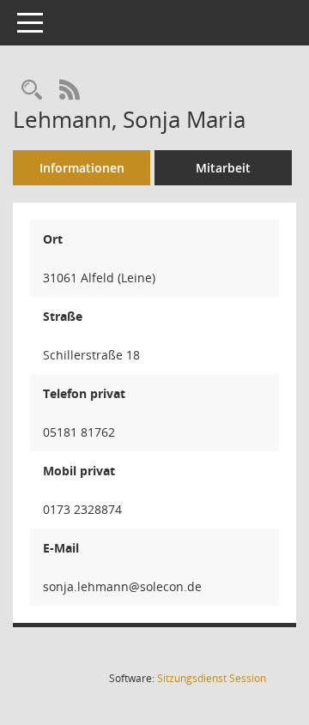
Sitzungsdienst (211, 678)
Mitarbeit (223, 168)
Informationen (81, 168)
